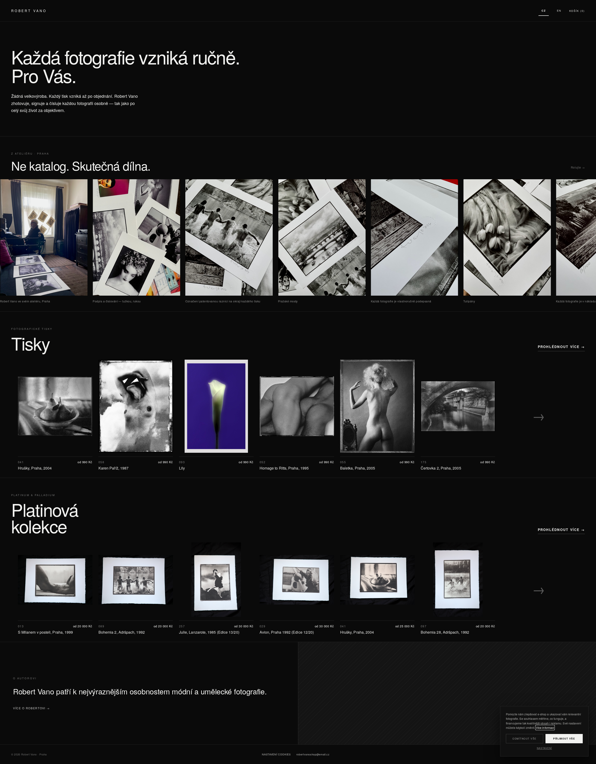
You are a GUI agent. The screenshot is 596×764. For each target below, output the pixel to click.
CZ (544, 10)
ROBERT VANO (29, 10)
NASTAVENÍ (544, 748)
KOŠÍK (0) (577, 11)
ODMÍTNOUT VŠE (524, 738)
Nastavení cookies (276, 754)
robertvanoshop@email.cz (313, 754)
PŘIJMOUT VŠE (564, 738)
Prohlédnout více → (561, 346)
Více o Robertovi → (31, 708)
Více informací (545, 728)
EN (559, 10)
